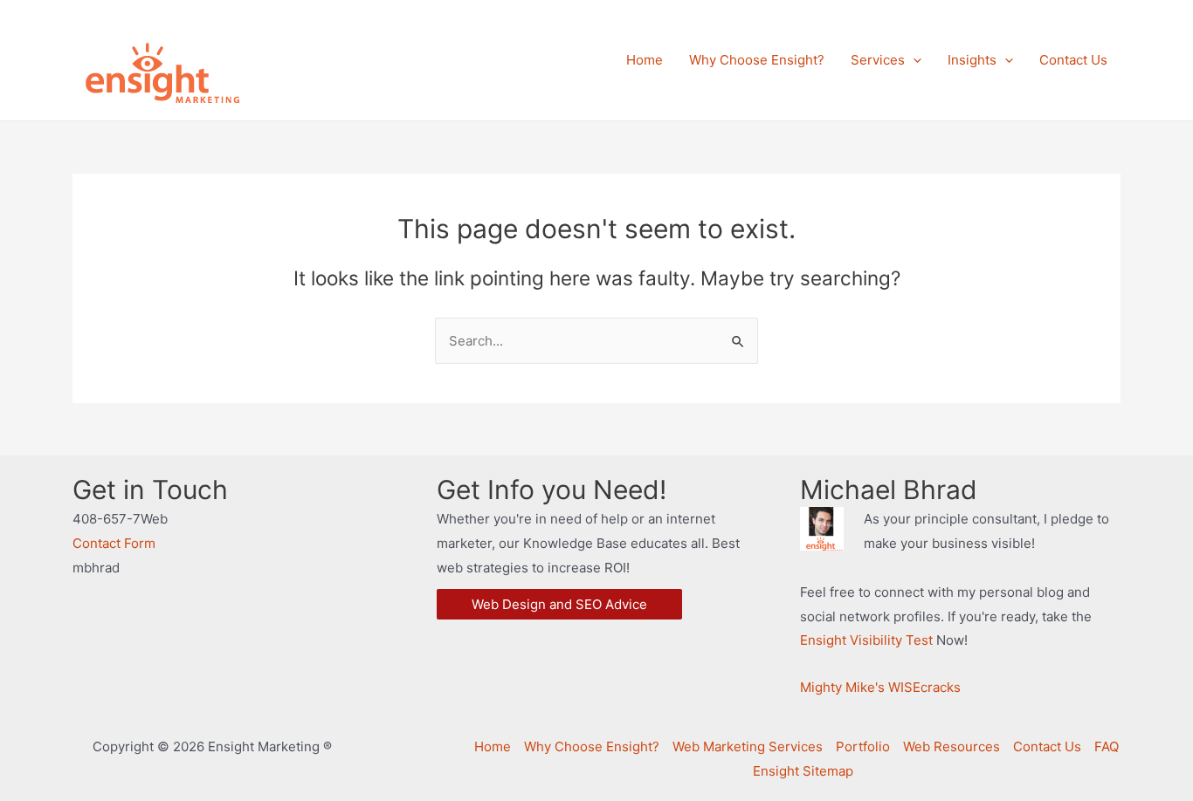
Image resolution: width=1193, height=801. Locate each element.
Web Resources (951, 746)
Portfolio (863, 746)
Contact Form (113, 543)
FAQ (1106, 746)
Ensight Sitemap (803, 771)
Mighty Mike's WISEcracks (880, 687)
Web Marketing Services (747, 746)
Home (492, 746)
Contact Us (1047, 746)
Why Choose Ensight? (591, 746)
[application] (913, 60)
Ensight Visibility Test (866, 640)
